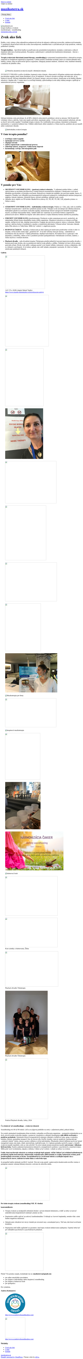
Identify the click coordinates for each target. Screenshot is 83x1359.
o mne (7, 20)
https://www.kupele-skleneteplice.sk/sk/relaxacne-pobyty (24, 292)
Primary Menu (6, 14)
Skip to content (6, 2)
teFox (37, 1357)
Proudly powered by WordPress (12, 1357)
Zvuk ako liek (10, 18)
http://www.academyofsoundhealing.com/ (19, 1315)
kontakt (7, 22)
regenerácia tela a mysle (9, 32)
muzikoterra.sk (12, 9)
